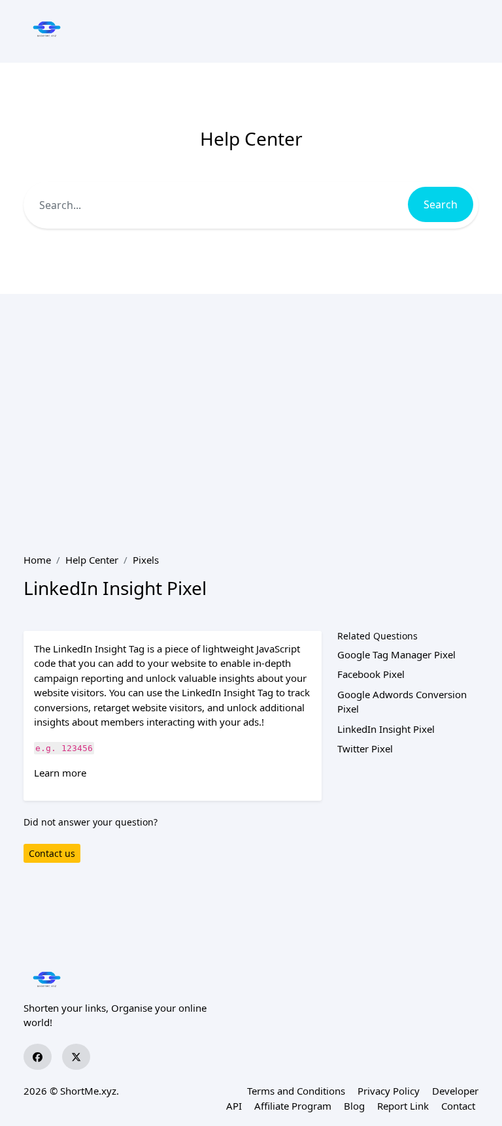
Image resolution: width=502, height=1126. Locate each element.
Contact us (52, 853)
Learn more (60, 772)
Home (37, 559)
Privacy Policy (389, 1090)
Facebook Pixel (371, 674)
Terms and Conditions (296, 1090)
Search (441, 204)
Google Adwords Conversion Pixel (402, 702)
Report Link (403, 1105)
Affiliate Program (292, 1105)
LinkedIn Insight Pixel (386, 728)
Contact (458, 1105)
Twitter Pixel (365, 748)
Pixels (146, 559)
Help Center (91, 559)
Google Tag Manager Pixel (396, 654)
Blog (354, 1105)
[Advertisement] (251, 423)
